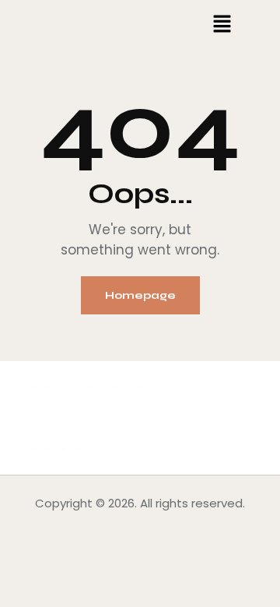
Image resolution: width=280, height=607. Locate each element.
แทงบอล (123, 387)
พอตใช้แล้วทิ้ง (51, 448)
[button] (222, 25)
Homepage (140, 295)
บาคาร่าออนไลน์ (57, 387)
